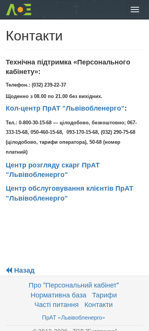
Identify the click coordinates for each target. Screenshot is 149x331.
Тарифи (104, 294)
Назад (23, 270)
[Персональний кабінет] (18, 9)
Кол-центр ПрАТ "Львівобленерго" (65, 108)
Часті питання (56, 304)
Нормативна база (58, 294)
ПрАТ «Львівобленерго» (73, 317)
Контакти (98, 304)
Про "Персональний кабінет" (74, 284)
